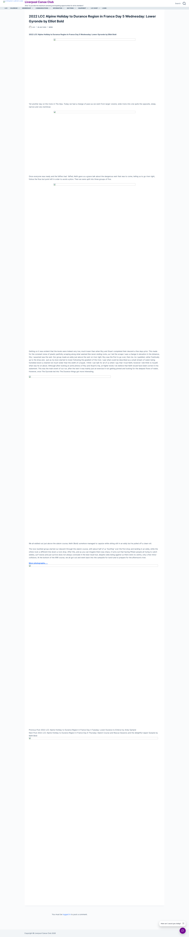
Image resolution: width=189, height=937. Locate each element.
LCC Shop (94, 8)
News (51, 27)
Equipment (82, 8)
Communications (42, 8)
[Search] (184, 3)
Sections (70, 8)
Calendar (14, 8)
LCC (6, 8)
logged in (67, 914)
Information (57, 8)
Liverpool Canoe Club (39, 2)
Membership (26, 8)
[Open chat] (183, 931)
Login (104, 8)
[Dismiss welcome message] (183, 923)
